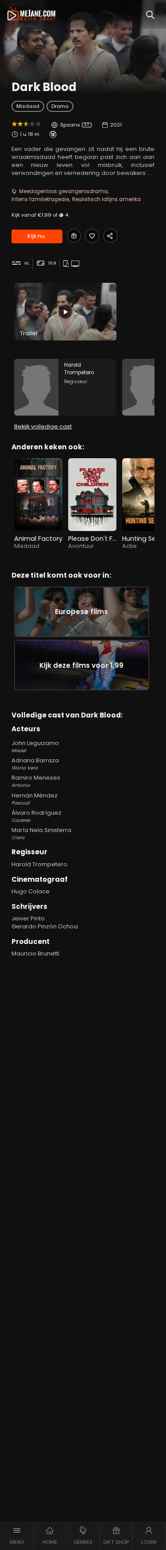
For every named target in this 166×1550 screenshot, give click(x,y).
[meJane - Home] (31, 14)
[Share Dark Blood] (110, 236)
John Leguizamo (35, 746)
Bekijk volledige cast (43, 426)
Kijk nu (36, 236)
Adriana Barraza (35, 764)
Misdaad (27, 106)
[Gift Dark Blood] (74, 236)
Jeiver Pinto (28, 918)
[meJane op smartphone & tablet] (67, 264)
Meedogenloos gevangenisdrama (63, 191)
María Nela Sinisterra (41, 833)
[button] (16, 1536)
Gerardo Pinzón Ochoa (45, 926)
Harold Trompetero (39, 864)
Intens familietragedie (40, 199)
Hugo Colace (31, 891)
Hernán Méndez (35, 799)
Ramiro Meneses (36, 781)
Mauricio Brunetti (35, 953)
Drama (60, 106)
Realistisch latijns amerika (106, 199)
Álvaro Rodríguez (37, 816)
